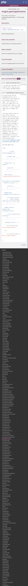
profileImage (5, 570)
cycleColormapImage (6, 320)
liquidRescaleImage (6, 529)
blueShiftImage (5, 272)
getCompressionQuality (7, 371)
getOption (4, 483)
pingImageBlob (5, 561)
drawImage (4, 338)
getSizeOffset (5, 508)
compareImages (5, 303)
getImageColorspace (6, 409)
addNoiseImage (5, 260)
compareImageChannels (7, 300)
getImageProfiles (6, 450)
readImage (4, 584)
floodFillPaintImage (6, 354)
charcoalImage (5, 278)
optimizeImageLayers (7, 557)
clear (3, 283)
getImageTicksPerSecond (7, 467)
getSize (4, 506)
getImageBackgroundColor (8, 387)
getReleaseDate (5, 500)
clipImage (4, 285)
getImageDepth (5, 417)
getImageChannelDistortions (8, 397)
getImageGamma (6, 425)
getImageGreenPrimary (7, 430)
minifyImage (5, 536)
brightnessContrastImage (7, 277)
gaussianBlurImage (6, 366)
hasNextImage (5, 513)
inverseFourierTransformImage (9, 523)
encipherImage (5, 343)
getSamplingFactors (6, 504)
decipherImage (5, 321)
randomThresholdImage (7, 582)
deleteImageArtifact (6, 325)
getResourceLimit (6, 503)
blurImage (4, 273)
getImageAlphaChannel (7, 384)
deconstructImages (6, 323)
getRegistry (4, 498)
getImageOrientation (6, 443)
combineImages (5, 297)
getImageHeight (5, 432)
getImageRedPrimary (6, 455)
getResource (5, 501)
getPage (4, 486)
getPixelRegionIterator (7, 490)
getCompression (5, 369)
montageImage (5, 539)
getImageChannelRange (7, 402)
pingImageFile (5, 562)
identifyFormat (5, 516)
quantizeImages (5, 574)
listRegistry (4, 531)
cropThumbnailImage (7, 316)
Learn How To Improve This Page (9, 72)
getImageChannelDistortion (8, 396)
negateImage (5, 546)
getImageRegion (5, 457)
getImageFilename (6, 422)
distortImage (5, 336)
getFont (4, 376)
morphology (5, 542)
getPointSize (5, 491)
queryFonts (4, 577)
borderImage (5, 275)
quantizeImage (5, 572)
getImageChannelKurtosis (8, 399)
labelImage (4, 524)
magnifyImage (5, 533)
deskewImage (5, 328)
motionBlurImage (6, 544)
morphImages (5, 541)
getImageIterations (6, 438)
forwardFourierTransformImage (9, 358)
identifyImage (5, 518)
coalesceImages (5, 292)
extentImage (5, 351)
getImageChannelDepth (7, 394)
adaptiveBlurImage (6, 252)
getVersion (4, 509)
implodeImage (5, 519)
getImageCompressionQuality (8, 414)
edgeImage (4, 339)
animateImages (5, 264)
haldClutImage (5, 511)
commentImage (5, 298)
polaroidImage (5, 564)
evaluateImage (5, 348)
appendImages (5, 267)
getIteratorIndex (5, 480)
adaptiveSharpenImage (7, 255)
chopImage (4, 280)
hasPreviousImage (6, 514)
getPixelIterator (5, 488)
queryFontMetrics (6, 575)
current (4, 318)
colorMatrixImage (6, 295)
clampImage (5, 282)
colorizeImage (5, 293)
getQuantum (5, 493)
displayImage (5, 333)
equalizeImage (5, 346)
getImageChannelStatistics (8, 404)
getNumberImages (6, 481)
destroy (4, 331)
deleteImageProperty (7, 326)
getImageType (5, 470)
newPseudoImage (6, 549)
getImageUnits (5, 471)
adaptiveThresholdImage (7, 257)
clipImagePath (5, 287)
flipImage (4, 353)
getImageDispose (6, 419)
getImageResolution (6, 460)
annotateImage (5, 265)
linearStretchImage (6, 528)
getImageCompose (6, 410)
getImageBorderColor (7, 392)
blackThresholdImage (7, 270)
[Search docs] (23, 2)
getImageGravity (6, 429)
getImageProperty (6, 453)
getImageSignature (6, 465)
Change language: (12, 9)
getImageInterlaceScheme (8, 435)
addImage (4, 259)
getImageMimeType (6, 442)
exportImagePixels (6, 349)
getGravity (4, 379)
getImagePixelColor (6, 447)
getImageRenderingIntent (7, 458)
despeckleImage (6, 330)
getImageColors (5, 407)
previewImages (5, 567)
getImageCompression (7, 412)
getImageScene (5, 463)
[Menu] (26, 2)
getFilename (5, 374)
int (22, 29)
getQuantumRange (6, 496)
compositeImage (6, 305)
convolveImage (5, 311)
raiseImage (4, 580)
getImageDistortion (6, 420)
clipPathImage (5, 288)
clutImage (4, 290)
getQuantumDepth (6, 495)
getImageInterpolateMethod (8, 437)
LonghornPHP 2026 (14, 5)
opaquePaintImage (6, 556)
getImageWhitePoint (6, 475)
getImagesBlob (5, 462)
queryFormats (5, 579)
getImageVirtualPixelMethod (8, 473)
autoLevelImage (5, 269)
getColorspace (5, 368)
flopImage (4, 356)
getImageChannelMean (7, 401)
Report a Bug (10, 74)
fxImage (4, 363)
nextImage (4, 551)
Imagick (4, 250)
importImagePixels (6, 521)
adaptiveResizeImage (7, 254)
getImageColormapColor (7, 405)
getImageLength (5, 440)
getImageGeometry (6, 427)
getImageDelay (5, 415)
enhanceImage (5, 344)
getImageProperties (6, 452)
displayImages (5, 335)
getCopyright (5, 372)
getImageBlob (5, 389)
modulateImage (5, 537)
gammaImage (5, 364)
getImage (4, 382)
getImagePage (5, 445)
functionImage (5, 361)
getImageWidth (5, 476)
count (3, 313)
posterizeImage (5, 566)
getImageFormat (6, 424)
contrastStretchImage (7, 310)
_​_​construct (4, 306)
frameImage (5, 359)
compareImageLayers (7, 302)
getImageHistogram (6, 434)
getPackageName (6, 485)
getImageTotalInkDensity (7, 468)
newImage (4, 547)
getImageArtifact (6, 386)
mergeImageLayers (6, 534)
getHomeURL (5, 381)
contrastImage (5, 308)
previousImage (5, 569)
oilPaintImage (5, 554)
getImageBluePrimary (7, 391)
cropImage (4, 315)
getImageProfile (5, 448)
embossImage (5, 341)
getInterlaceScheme (6, 478)
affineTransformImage (7, 262)
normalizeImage (5, 552)
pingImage (4, 559)
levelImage (4, 526)
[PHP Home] (4, 2)
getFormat (4, 377)
